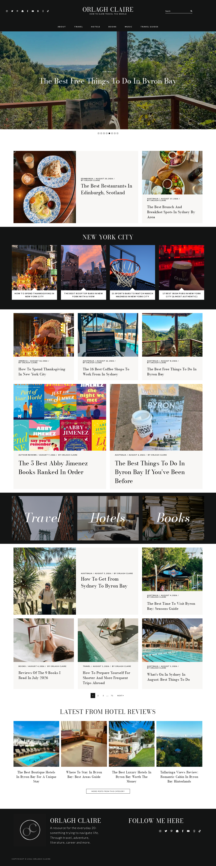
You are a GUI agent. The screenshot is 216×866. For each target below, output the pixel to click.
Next (120, 696)
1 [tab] (98, 133)
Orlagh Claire (108, 10)
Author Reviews (108, 66)
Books (22, 666)
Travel (86, 666)
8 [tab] (117, 133)
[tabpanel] (108, 80)
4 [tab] (106, 133)
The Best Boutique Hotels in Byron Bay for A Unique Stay (36, 776)
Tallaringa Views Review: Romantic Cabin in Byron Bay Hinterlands (179, 776)
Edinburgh (87, 178)
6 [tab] (112, 133)
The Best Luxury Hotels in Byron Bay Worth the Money (131, 776)
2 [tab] (101, 133)
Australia (152, 198)
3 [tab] (104, 133)
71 (113, 695)
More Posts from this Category (108, 791)
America (23, 361)
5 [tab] (109, 133)
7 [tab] (114, 133)
